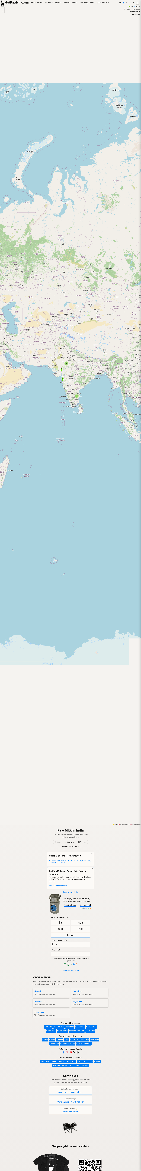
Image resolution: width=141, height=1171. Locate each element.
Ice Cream (94, 1040)
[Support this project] (123, 2)
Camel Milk (51, 1031)
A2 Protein (90, 1031)
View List (83, 842)
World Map (49, 3)
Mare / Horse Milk (76, 1031)
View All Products (83, 1044)
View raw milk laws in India (70, 846)
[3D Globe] (119, 2)
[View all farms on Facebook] (63, 1052)
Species (58, 3)
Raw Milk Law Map (60, 1065)
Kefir (66, 1040)
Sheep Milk (80, 1027)
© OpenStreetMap (124, 824)
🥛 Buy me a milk (102, 3)
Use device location (80, 1065)
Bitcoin (90, 1061)
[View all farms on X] (74, 1052)
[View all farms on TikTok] (77, 1052)
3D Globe (81, 1061)
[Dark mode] (127, 2)
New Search (136, 9)
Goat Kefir (84, 1040)
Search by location (48, 1061)
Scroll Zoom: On (135, 11)
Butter (45, 1040)
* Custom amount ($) (59, 940)
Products (66, 3)
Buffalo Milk (62, 1031)
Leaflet (116, 824)
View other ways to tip (70, 970)
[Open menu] (137, 3)
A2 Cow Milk (59, 1027)
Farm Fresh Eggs (67, 1044)
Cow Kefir (74, 1040)
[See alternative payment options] (74, 964)
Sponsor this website (70, 892)
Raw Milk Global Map (67, 1061)
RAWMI (97, 1061)
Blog (86, 3)
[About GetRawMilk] (4, 1155)
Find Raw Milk (38, 3)
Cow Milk (48, 1027)
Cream (52, 1040)
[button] (77, 396)
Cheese (59, 1040)
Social (74, 3)
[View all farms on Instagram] (67, 1052)
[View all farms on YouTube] (70, 1052)
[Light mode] (133, 2)
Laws (81, 3)
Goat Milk (70, 1027)
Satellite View (136, 14)
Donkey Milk (91, 1027)
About (92, 3)
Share (59, 842)
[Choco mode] (130, 2)
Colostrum (54, 1044)
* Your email (55, 950)
